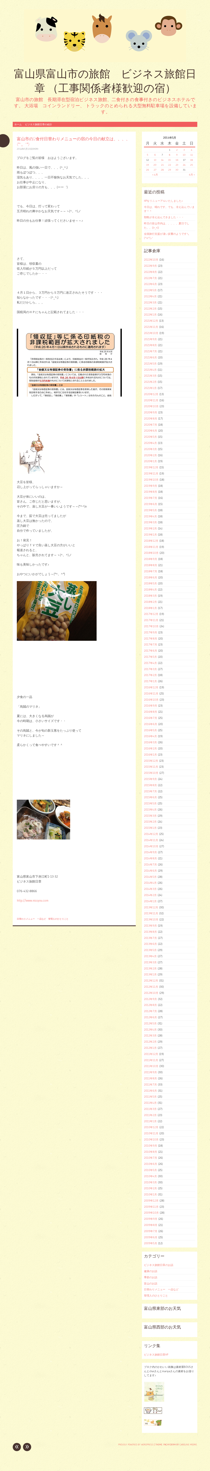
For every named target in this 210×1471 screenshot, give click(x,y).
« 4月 (155, 174)
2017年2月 (150, 675)
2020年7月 (150, 424)
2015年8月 (150, 785)
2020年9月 (150, 412)
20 (154, 164)
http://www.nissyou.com (32, 900)
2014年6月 (150, 870)
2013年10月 (151, 919)
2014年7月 (150, 864)
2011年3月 (150, 1109)
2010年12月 (151, 1127)
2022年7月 (150, 278)
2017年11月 (151, 620)
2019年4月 (150, 516)
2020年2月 (150, 455)
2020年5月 (150, 436)
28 (162, 169)
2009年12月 (151, 1200)
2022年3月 (150, 302)
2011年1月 (150, 1121)
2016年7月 (150, 718)
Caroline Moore (188, 1444)
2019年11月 (151, 473)
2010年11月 (151, 1133)
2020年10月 (151, 406)
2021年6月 (150, 357)
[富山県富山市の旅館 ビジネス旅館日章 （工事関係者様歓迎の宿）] (105, 35)
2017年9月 (150, 632)
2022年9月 (150, 265)
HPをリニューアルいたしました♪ (163, 200)
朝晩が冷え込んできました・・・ (164, 217)
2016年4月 (150, 736)
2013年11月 (151, 913)
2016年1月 (150, 754)
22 (169, 164)
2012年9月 (150, 999)
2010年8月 (150, 1151)
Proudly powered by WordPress (136, 1444)
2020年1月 (150, 461)
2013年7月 (150, 938)
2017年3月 (150, 669)
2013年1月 (150, 974)
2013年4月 (150, 956)
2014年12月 (151, 834)
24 (184, 164)
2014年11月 (151, 840)
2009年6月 (150, 1237)
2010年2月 (150, 1188)
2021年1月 (150, 388)
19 (147, 164)
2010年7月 (150, 1157)
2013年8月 (150, 931)
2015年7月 (150, 791)
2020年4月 (150, 443)
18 (191, 159)
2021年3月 (150, 375)
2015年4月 (150, 809)
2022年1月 (150, 314)
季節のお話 (150, 1277)
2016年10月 (151, 699)
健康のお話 (150, 1271)
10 (184, 154)
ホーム (18, 124)
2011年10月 (151, 1066)
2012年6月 (150, 1017)
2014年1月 (150, 901)
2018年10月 (151, 552)
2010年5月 (150, 1170)
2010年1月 (150, 1194)
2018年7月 (150, 571)
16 (177, 159)
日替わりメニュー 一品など (31, 918)
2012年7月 (150, 1011)
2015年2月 (150, 821)
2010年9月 (150, 1145)
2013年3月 (150, 962)
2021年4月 (150, 369)
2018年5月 (150, 583)
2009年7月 (150, 1231)
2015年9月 (150, 779)
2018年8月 (150, 565)
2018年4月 (150, 589)
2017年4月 (150, 663)
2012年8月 (150, 1005)
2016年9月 (150, 705)
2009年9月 (150, 1218)
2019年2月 (150, 528)
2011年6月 (150, 1090)
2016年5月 (150, 730)
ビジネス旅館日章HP (156, 1354)
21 (162, 164)
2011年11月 (151, 1060)
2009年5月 (150, 1243)
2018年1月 (150, 608)
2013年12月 (151, 907)
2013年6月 (150, 943)
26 (147, 169)
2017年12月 (151, 614)
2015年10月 (151, 772)
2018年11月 (151, 546)
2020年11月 (151, 400)
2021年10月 (151, 333)
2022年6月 (150, 284)
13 (155, 159)
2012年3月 (150, 1035)
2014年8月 (150, 858)
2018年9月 (150, 559)
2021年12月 (151, 320)
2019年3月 (150, 522)
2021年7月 (150, 351)
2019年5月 (150, 510)
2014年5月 (150, 876)
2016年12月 (151, 687)
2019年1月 (150, 534)
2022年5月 (150, 290)
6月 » (192, 174)
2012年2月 (150, 1041)
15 (169, 159)
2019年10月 (151, 479)
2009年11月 (151, 1206)
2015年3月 (150, 815)
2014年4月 (150, 882)
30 (177, 169)
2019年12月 (151, 467)
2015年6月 (150, 797)
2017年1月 (150, 681)
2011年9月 (150, 1072)
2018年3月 (150, 595)
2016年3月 (150, 742)
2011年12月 (151, 1054)
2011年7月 (150, 1084)
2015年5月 (150, 803)
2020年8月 (150, 418)
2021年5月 (150, 363)
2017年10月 (151, 626)
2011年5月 (150, 1096)
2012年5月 (150, 1023)
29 (169, 169)
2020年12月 (151, 394)
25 (191, 164)
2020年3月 (150, 449)
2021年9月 (150, 339)
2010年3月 (150, 1182)
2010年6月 (150, 1163)
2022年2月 (150, 308)
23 (177, 164)
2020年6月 (150, 430)
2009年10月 (151, 1212)
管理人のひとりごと (58, 918)
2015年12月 (151, 760)
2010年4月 (150, 1176)
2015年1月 (150, 827)
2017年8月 (150, 638)
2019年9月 (150, 485)
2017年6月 (150, 650)
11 (191, 154)
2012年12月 (151, 980)
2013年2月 (150, 968)
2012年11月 (151, 986)
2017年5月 (150, 656)
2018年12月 (151, 540)
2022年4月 (150, 296)
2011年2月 (150, 1115)
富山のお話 (150, 1283)
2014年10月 (151, 846)
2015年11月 (151, 766)
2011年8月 (150, 1078)
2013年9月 (150, 925)
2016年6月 (150, 724)
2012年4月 (150, 1029)
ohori (35, 148)
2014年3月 (150, 889)
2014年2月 (150, 895)
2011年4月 (150, 1102)
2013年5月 (150, 950)
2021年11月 (151, 326)
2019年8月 (150, 491)
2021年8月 (150, 345)
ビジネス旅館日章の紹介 (38, 124)
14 (162, 159)
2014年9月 (150, 852)
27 (155, 169)
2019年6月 (150, 504)
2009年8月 (150, 1225)
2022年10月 (151, 259)
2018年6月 (150, 577)
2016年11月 (151, 693)
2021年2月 (150, 381)
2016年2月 (150, 748)
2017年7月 (150, 644)
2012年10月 (151, 992)
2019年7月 (150, 497)
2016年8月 (150, 711)
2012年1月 (150, 1047)
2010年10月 (151, 1139)
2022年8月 (150, 272)
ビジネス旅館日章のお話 (158, 1265)
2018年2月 (150, 601)
